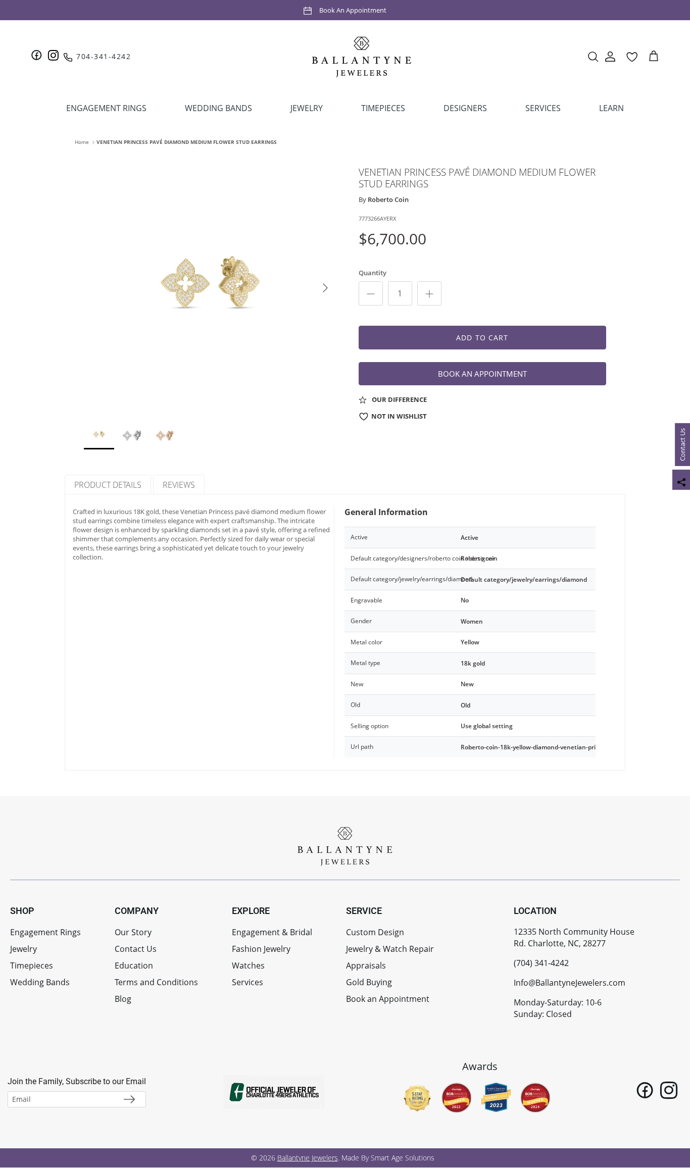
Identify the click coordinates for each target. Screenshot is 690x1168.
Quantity (372, 272)
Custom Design (375, 932)
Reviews (179, 484)
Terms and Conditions (156, 982)
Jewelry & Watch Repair (390, 948)
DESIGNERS (465, 108)
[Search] (593, 56)
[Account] (610, 56)
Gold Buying (369, 982)
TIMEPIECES (383, 108)
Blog (123, 998)
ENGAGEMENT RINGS (106, 108)
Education (134, 965)
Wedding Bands (40, 982)
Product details (107, 484)
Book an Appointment (352, 10)
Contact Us (682, 444)
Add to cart (482, 337)
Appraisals (366, 965)
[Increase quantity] (429, 293)
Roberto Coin (388, 199)
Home (82, 141)
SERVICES (543, 108)
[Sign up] (129, 1099)
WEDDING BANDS (218, 108)
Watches (248, 965)
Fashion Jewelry (261, 948)
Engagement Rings (45, 932)
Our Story (133, 932)
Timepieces (31, 965)
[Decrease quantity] (371, 293)
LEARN (611, 108)
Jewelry (23, 948)
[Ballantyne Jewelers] (361, 56)
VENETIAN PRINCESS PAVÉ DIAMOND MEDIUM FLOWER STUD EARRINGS (186, 141)
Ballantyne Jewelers (307, 1157)
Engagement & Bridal (272, 932)
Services (247, 982)
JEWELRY (306, 108)
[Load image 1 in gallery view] (210, 283)
